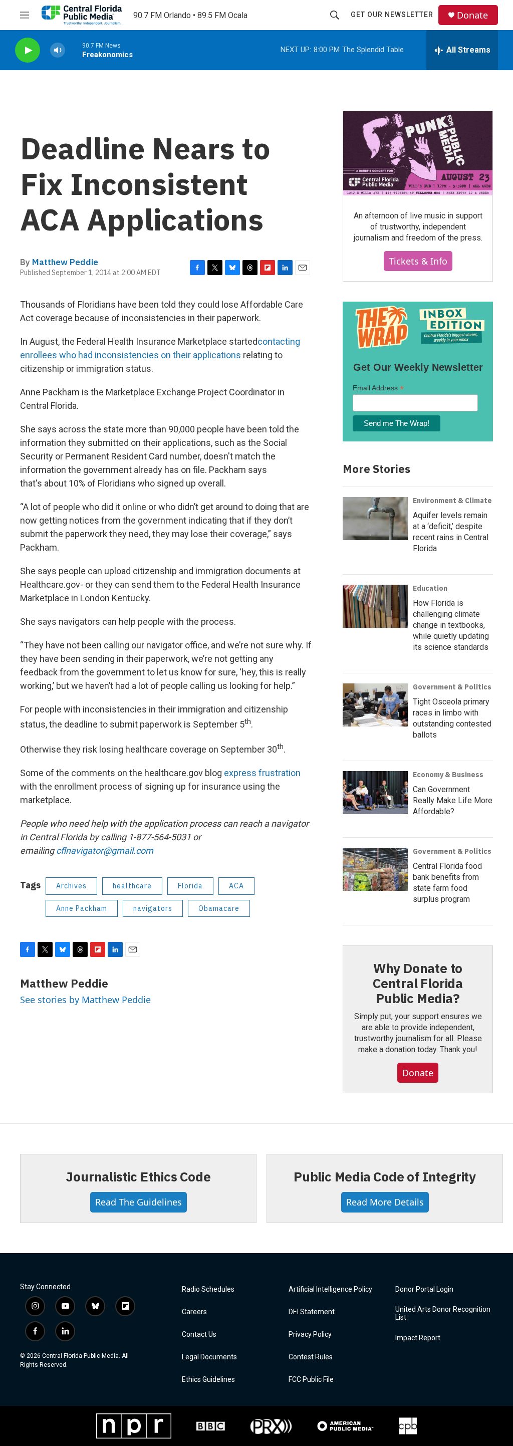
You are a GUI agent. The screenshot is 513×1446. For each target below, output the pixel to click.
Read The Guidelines (138, 1202)
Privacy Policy (310, 1334)
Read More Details (385, 1202)
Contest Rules (311, 1357)
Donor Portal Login (424, 1289)
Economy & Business (448, 774)
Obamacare (218, 908)
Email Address (378, 388)
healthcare (132, 885)
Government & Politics (452, 686)
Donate (472, 15)
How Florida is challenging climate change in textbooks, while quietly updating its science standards (451, 625)
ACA (236, 885)
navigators (152, 908)
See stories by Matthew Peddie (85, 1000)
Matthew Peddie (65, 262)
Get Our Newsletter (392, 15)
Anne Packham (81, 908)
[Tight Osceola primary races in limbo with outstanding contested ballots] (375, 705)
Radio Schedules (208, 1289)
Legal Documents (209, 1357)
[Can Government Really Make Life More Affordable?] (375, 792)
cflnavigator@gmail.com (104, 850)
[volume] (57, 50)
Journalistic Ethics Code (138, 1176)
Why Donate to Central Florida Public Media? (418, 983)
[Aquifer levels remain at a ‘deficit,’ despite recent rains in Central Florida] (375, 518)
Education (430, 588)
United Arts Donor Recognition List (442, 1313)
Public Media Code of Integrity (385, 1176)
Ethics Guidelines (208, 1379)
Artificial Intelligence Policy (330, 1289)
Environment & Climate (452, 500)
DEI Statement (312, 1312)
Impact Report (417, 1338)
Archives (71, 885)
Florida (190, 885)
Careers (194, 1312)
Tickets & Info (418, 261)
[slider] (73, 50)
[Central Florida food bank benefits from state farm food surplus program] (375, 869)
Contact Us (199, 1334)
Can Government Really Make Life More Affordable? (452, 800)
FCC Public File (311, 1379)
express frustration (262, 773)
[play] (28, 50)
